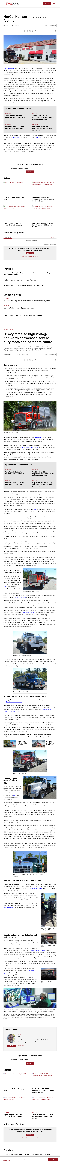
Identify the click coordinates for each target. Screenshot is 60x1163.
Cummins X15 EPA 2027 (28, 627)
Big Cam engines (9, 928)
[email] (35, 31)
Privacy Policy (6, 1160)
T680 (35, 517)
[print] (55, 31)
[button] (5, 4)
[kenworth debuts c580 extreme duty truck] (38, 762)
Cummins (38, 140)
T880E (15, 814)
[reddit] (32, 31)
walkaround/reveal (20, 611)
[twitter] (30, 31)
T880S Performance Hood (14, 718)
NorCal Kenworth (9, 68)
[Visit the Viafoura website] (53, 249)
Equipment (6, 12)
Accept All (52, 1159)
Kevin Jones (7, 359)
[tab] (8, 242)
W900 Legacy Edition (36, 908)
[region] (30, 246)
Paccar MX (16, 140)
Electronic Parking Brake (37, 973)
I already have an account (30, 261)
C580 (5, 601)
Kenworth (38, 442)
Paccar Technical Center (30, 452)
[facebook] (24, 31)
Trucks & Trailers (8, 334)
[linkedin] (27, 31)
